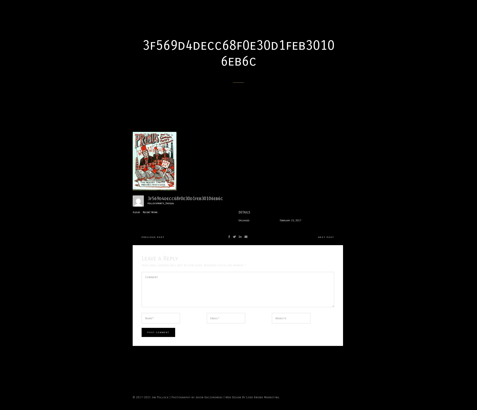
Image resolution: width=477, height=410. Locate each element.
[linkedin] (240, 237)
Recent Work (150, 212)
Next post (326, 237)
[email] (246, 237)
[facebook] (229, 237)
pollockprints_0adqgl (161, 203)
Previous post (153, 237)
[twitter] (234, 237)
